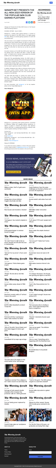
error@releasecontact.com (22, 147)
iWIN (5, 36)
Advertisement (7, 454)
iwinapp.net (21, 84)
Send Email (9, 136)
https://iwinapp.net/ (13, 140)
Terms (5, 450)
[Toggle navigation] (51, 3)
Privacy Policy (7, 452)
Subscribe (40, 456)
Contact (6, 456)
